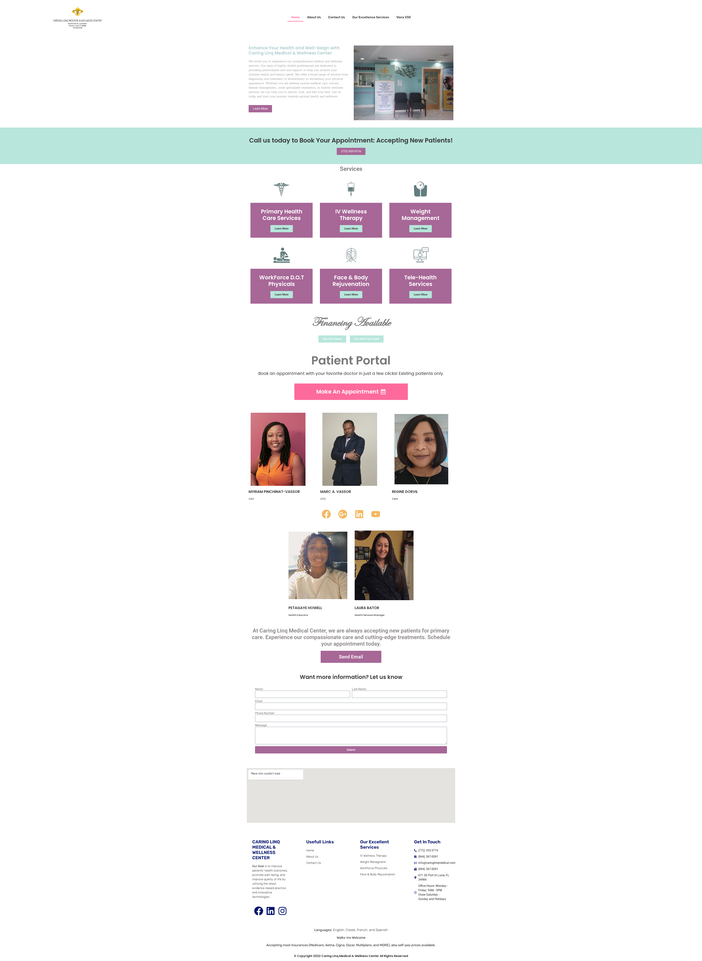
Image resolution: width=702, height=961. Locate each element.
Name (259, 689)
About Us (314, 17)
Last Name (359, 689)
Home (295, 17)
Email (258, 701)
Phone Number (264, 713)
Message (261, 725)
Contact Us (336, 17)
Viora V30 (403, 17)
